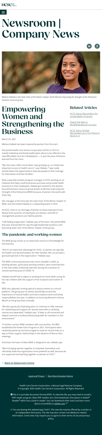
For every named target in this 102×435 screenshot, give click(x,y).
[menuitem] (3, 12)
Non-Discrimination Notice (60, 376)
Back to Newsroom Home (19, 363)
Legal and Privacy (36, 376)
